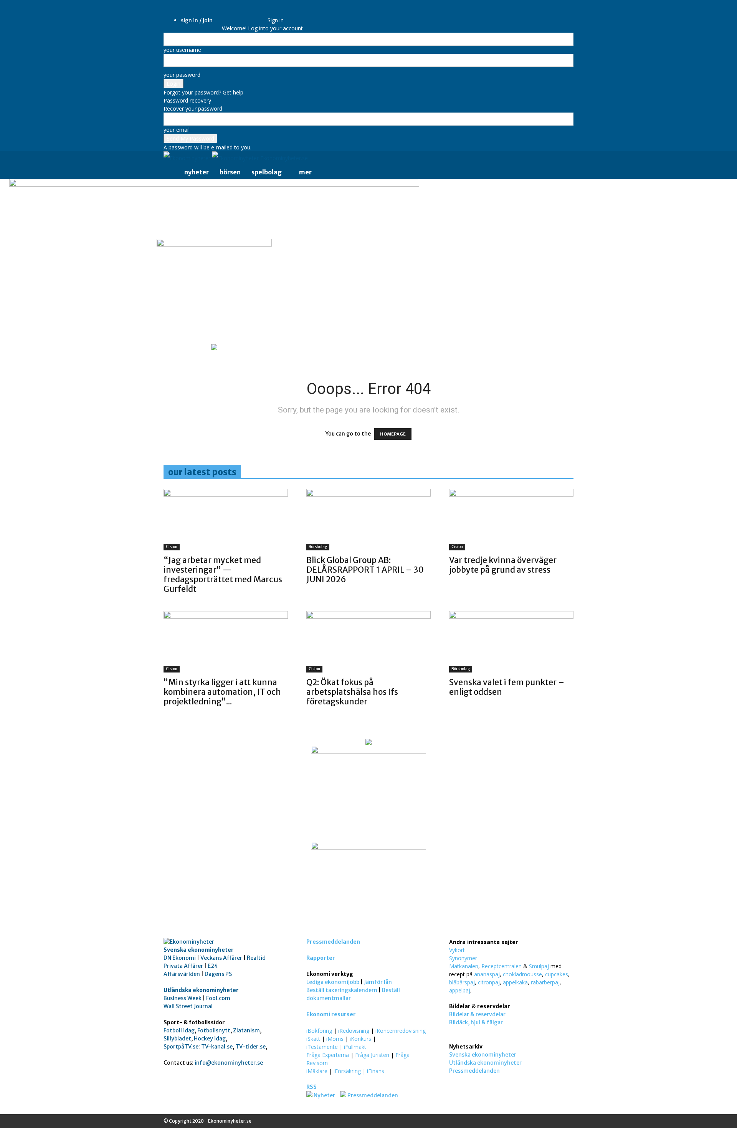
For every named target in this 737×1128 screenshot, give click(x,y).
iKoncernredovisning (400, 1030)
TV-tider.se (250, 1046)
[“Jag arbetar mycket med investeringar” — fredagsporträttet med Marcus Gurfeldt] (226, 519)
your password (182, 74)
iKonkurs (360, 1038)
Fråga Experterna (327, 1054)
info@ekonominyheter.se (229, 1062)
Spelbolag (266, 172)
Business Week (183, 998)
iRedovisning (353, 1030)
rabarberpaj (545, 982)
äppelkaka (515, 982)
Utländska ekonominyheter (201, 990)
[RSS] (245, 14)
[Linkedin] (240, 14)
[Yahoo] (256, 14)
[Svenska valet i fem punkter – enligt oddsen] (511, 641)
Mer (305, 172)
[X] (251, 14)
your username (182, 49)
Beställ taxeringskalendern (341, 990)
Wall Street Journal (188, 1006)
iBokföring (319, 1030)
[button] (564, 158)
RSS (311, 1086)
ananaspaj (487, 974)
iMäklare (316, 1071)
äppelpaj (459, 990)
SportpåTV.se (181, 1046)
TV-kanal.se (217, 1046)
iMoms (335, 1038)
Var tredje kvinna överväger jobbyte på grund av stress (503, 565)
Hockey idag (210, 1038)
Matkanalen (463, 966)
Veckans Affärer (221, 957)
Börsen (230, 172)
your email (177, 129)
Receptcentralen (501, 966)
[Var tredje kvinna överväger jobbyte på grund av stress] (511, 519)
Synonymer (463, 958)
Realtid (256, 957)
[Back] (270, 12)
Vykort (457, 950)
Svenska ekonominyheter (199, 949)
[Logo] (188, 158)
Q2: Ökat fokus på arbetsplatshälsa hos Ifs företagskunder (352, 692)
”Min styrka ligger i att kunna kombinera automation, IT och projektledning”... (222, 692)
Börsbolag (318, 546)
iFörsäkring (347, 1071)
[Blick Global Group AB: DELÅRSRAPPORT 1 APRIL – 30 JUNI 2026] (368, 519)
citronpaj (489, 982)
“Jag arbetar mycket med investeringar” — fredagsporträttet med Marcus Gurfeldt (223, 574)
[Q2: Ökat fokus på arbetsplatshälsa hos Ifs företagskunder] (368, 641)
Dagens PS (218, 974)
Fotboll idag (179, 1030)
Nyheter (196, 172)
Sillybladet (177, 1038)
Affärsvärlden (182, 974)
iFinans (375, 1071)
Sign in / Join (197, 20)
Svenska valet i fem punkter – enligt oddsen (506, 687)
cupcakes (556, 974)
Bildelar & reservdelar (477, 1014)
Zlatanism (246, 1030)
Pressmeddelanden (333, 941)
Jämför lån (378, 982)
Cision (171, 546)
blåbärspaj (462, 982)
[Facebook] (234, 14)
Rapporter (320, 957)
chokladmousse (522, 974)
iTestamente (322, 1046)
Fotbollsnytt (213, 1030)
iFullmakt (355, 1046)
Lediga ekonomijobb (332, 982)
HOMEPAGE (393, 434)
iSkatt (313, 1038)
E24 (213, 965)
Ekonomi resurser (331, 1014)
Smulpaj (539, 966)
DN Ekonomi (180, 957)
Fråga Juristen (372, 1054)
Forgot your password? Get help (203, 92)
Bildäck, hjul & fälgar (476, 1022)
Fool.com (218, 998)
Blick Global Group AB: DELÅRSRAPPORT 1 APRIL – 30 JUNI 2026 (365, 570)
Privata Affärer (183, 965)
